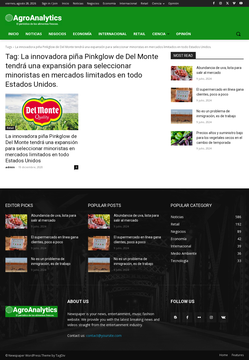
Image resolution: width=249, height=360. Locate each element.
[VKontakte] (223, 317)
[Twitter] (227, 3)
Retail (10, 128)
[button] (238, 34)
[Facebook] (214, 3)
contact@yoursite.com (104, 335)
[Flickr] (199, 317)
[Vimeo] (234, 3)
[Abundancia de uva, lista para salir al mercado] (182, 73)
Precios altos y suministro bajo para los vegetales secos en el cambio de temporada (219, 137)
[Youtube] (241, 3)
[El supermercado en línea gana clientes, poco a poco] (182, 95)
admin (10, 167)
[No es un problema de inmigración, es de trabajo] (182, 116)
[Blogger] (175, 317)
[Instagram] (220, 3)
